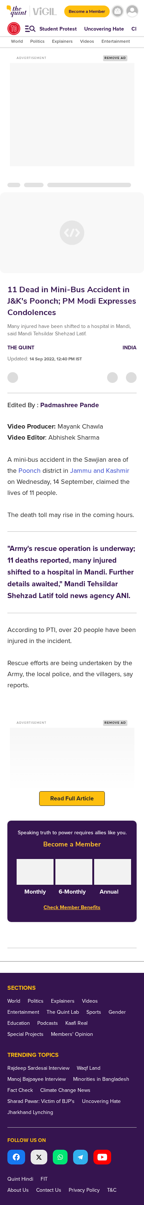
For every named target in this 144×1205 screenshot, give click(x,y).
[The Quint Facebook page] (16, 1158)
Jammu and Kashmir (99, 471)
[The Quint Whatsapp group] (60, 1158)
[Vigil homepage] (45, 14)
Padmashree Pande (69, 405)
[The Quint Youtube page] (102, 1158)
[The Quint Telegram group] (80, 1158)
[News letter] (117, 11)
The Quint (20, 348)
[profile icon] (132, 11)
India (130, 348)
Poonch (29, 471)
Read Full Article (72, 798)
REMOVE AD (115, 58)
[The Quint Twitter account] (39, 1158)
